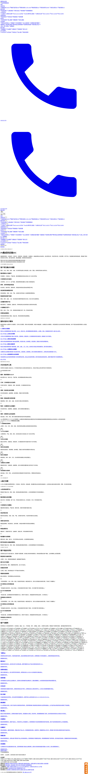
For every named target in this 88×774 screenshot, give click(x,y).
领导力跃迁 (18, 765)
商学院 (2, 18)
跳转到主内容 (4, 1)
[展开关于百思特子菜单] (7, 241)
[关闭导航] (4, 214)
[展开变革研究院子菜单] (7, 227)
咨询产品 (3, 6)
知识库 (32, 769)
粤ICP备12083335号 (27, 772)
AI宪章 (7, 766)
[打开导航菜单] (2, 212)
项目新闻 (19, 768)
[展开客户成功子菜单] (6, 238)
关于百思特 (3, 30)
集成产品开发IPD (14, 763)
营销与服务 (21, 763)
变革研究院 (3, 15)
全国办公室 (22, 769)
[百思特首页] (5, 2)
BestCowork (18, 766)
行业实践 (3, 21)
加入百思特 (28, 769)
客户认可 (23, 768)
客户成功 (3, 27)
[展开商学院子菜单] (5, 230)
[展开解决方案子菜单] (6, 220)
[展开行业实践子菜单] (6, 233)
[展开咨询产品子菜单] (6, 217)
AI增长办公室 (33, 766)
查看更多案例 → (4, 750)
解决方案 (3, 9)
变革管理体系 (29, 765)
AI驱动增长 (13, 765)
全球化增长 (7, 765)
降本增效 (23, 765)
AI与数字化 (3, 12)
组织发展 (46, 763)
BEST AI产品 (39, 766)
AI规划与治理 (12, 766)
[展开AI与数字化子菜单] (7, 223)
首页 (2, 4)
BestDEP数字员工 (25, 766)
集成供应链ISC (27, 763)
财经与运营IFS (40, 763)
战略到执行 (7, 763)
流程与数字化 (34, 763)
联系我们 (3, 244)
